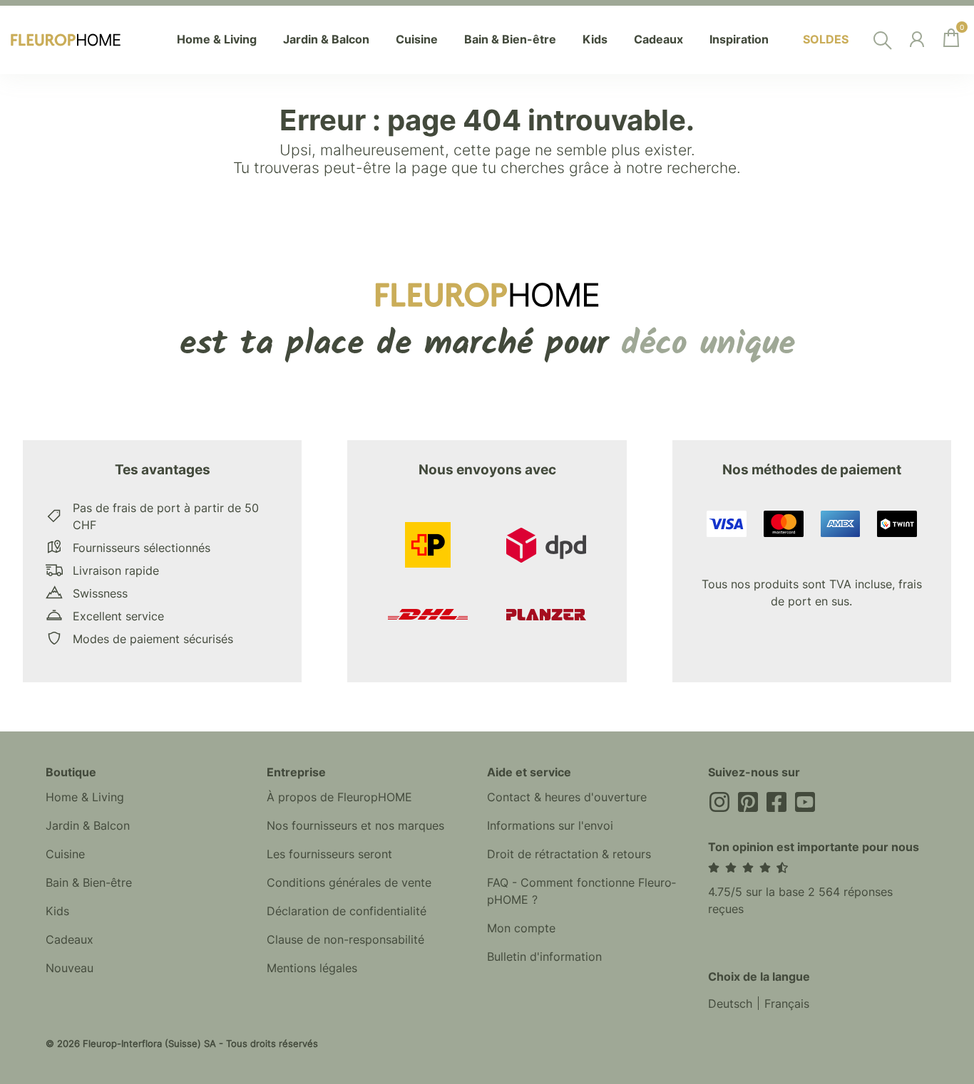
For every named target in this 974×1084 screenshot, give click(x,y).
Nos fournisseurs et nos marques (355, 825)
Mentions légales (312, 968)
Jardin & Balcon (88, 825)
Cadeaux (69, 939)
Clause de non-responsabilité (345, 939)
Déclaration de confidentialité (346, 911)
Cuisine (65, 854)
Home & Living (85, 797)
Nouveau (69, 968)
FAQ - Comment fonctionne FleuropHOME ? (581, 891)
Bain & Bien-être (89, 882)
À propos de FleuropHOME (339, 797)
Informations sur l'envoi (550, 825)
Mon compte (521, 928)
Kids (57, 911)
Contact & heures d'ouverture (567, 797)
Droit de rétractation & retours (569, 854)
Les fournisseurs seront (329, 854)
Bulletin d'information (544, 956)
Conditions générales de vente (349, 882)
